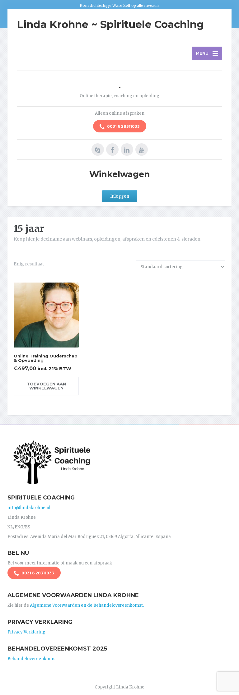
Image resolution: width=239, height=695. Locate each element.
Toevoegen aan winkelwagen (46, 385)
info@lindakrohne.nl (28, 507)
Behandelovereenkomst (32, 658)
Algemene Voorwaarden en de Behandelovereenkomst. (87, 605)
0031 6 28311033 (123, 126)
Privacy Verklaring (26, 632)
